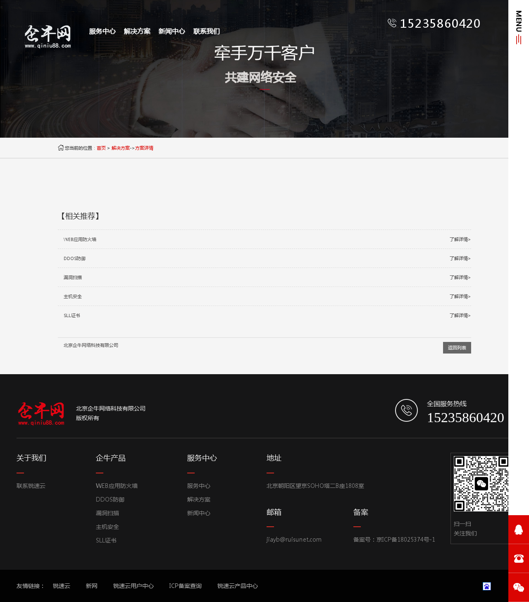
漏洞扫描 (107, 513)
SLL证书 (106, 540)
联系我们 (206, 30)
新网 (92, 586)
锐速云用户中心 (133, 586)
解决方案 (137, 30)
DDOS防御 (110, 499)
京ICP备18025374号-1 (405, 539)
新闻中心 (172, 30)
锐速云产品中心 (237, 586)
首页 (101, 148)
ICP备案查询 (185, 586)
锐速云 (61, 586)
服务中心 (102, 30)
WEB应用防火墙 (117, 486)
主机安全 (107, 526)
